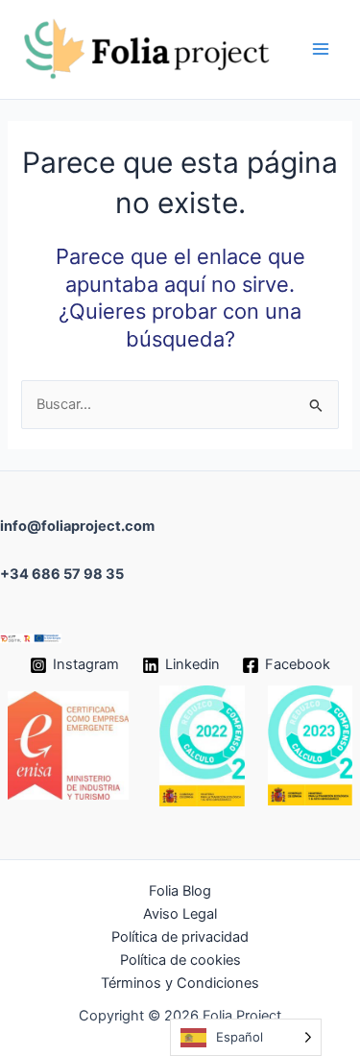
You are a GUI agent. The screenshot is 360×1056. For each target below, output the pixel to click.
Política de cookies (180, 960)
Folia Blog (180, 891)
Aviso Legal (180, 914)
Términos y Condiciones (180, 983)
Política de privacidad (180, 937)
